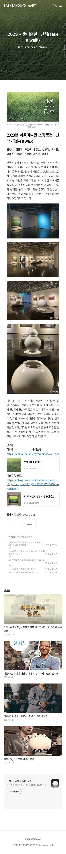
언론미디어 (13, 537)
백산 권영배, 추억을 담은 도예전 (21, 572)
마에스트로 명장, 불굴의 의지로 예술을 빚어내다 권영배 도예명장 (26, 543)
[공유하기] (16, 524)
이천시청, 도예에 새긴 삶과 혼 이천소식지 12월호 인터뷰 (26, 552)
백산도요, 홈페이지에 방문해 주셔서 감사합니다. (27, 785)
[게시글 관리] (20, 524)
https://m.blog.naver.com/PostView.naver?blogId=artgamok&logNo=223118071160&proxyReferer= (33, 484)
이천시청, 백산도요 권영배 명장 (21, 569)
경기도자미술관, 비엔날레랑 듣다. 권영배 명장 (26, 561)
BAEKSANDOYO (33, 839)
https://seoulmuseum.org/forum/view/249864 (33, 454)
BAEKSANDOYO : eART (20, 5)
